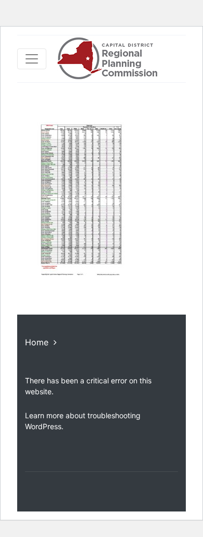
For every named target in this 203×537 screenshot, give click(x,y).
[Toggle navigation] (31, 58)
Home (36, 342)
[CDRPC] (107, 58)
